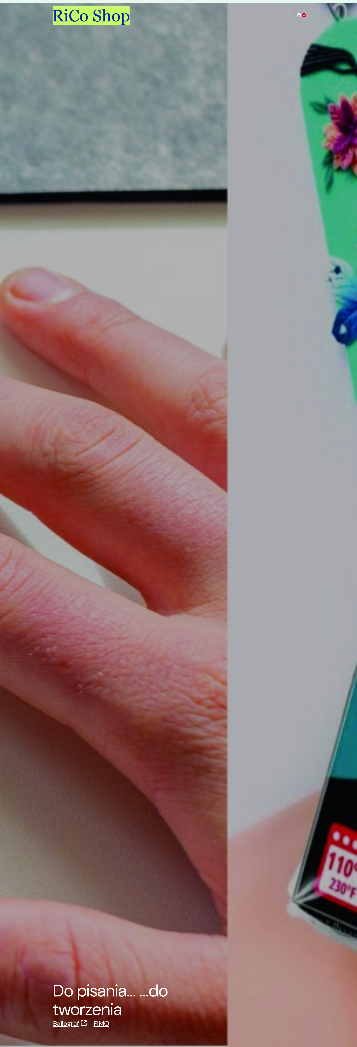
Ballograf (66, 1023)
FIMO (101, 1023)
